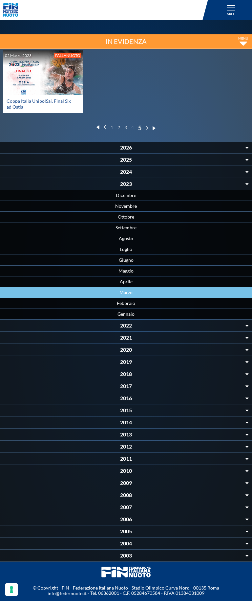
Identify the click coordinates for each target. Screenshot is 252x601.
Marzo (126, 292)
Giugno (126, 260)
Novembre (126, 206)
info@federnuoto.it (67, 593)
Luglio (126, 249)
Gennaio (126, 314)
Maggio (126, 271)
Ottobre (126, 217)
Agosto (126, 238)
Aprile (126, 281)
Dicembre (126, 195)
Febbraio (126, 303)
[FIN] (106, 10)
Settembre (126, 227)
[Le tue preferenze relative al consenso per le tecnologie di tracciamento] (11, 589)
